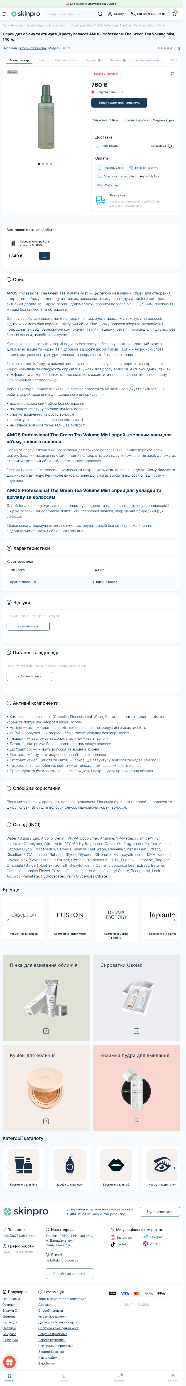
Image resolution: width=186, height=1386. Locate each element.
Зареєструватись (124, 697)
